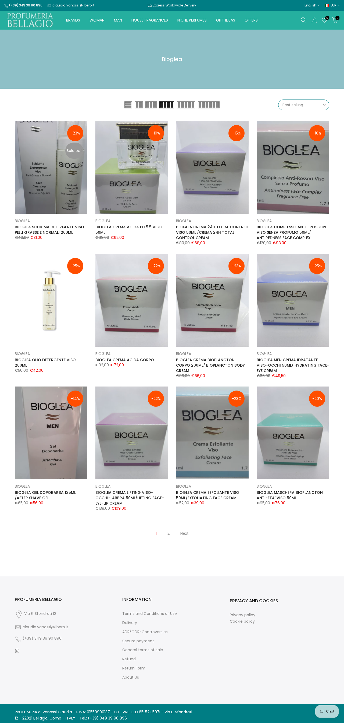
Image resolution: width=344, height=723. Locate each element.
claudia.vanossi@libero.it (73, 5)
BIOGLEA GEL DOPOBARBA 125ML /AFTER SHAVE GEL (45, 495)
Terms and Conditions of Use (149, 613)
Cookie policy (242, 621)
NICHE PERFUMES (192, 20)
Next (184, 533)
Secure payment (138, 641)
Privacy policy (242, 615)
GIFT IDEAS (225, 20)
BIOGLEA (22, 221)
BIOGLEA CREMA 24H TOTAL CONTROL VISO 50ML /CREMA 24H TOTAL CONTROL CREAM (212, 232)
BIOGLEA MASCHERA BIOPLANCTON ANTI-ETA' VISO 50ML (290, 495)
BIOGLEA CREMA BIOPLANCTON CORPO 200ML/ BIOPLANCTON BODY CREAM (210, 365)
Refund (129, 659)
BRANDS (73, 20)
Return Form (133, 668)
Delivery (129, 622)
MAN (118, 20)
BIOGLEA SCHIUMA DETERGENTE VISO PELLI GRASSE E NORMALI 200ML (49, 229)
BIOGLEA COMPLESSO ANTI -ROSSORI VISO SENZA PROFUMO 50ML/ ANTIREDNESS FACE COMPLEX (291, 232)
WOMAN (97, 20)
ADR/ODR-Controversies (145, 632)
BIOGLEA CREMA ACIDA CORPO (124, 360)
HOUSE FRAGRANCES (149, 20)
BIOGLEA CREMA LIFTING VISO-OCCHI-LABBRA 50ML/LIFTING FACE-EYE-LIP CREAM (129, 498)
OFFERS (251, 20)
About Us (130, 677)
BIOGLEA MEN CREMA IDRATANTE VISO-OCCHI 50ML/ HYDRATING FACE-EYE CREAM (293, 365)
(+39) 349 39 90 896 (25, 5)
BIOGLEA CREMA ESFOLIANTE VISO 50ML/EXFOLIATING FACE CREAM (207, 495)
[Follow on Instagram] (17, 651)
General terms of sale (142, 650)
